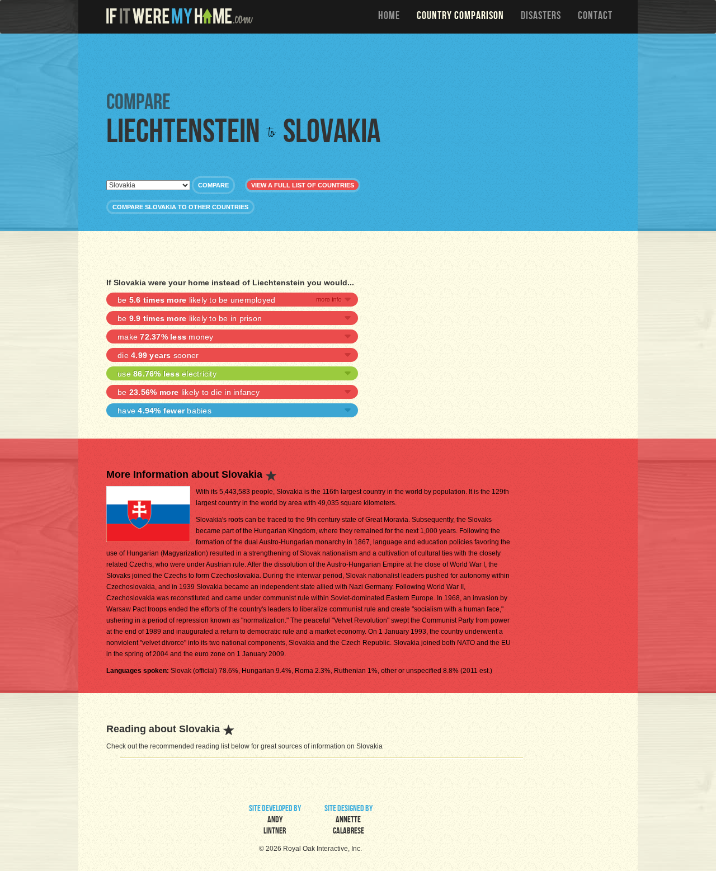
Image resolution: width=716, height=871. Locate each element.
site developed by (275, 820)
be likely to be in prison (189, 318)
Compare (213, 185)
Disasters (541, 16)
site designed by (348, 820)
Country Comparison (460, 16)
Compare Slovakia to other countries (180, 207)
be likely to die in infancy (188, 392)
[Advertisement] (360, 61)
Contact (595, 16)
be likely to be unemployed (196, 299)
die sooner (158, 355)
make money (165, 336)
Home (389, 16)
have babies (164, 410)
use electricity (166, 373)
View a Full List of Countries (302, 185)
